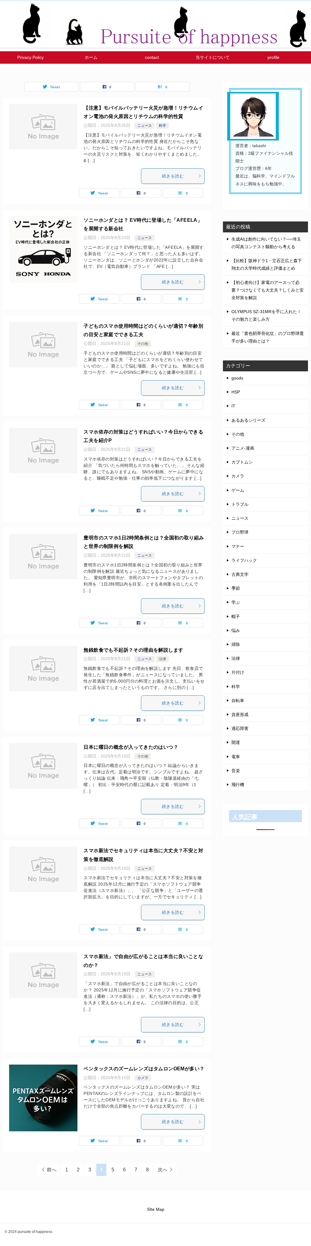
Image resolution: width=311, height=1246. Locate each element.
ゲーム (237, 490)
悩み (235, 630)
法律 (162, 659)
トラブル (239, 504)
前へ (51, 1169)
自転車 (237, 700)
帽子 (235, 616)
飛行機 (237, 784)
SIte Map (155, 1209)
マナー (237, 546)
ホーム (91, 57)
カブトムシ (242, 462)
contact (152, 57)
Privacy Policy (30, 57)
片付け (237, 672)
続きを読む (173, 176)
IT (233, 406)
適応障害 (239, 728)
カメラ (142, 1078)
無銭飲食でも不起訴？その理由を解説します (133, 650)
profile (273, 57)
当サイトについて (213, 57)
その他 (142, 344)
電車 (235, 756)
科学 (162, 125)
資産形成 (239, 714)
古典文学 (239, 574)
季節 (235, 588)
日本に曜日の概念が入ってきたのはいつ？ (131, 747)
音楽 (235, 770)
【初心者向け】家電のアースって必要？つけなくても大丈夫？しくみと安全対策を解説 (267, 290)
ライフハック (244, 560)
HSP (235, 392)
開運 (235, 742)
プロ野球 (239, 532)
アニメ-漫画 (242, 448)
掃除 (235, 644)
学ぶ (235, 602)
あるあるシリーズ (248, 420)
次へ (162, 1169)
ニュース (144, 125)
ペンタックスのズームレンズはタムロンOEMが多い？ (144, 1068)
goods (237, 378)
